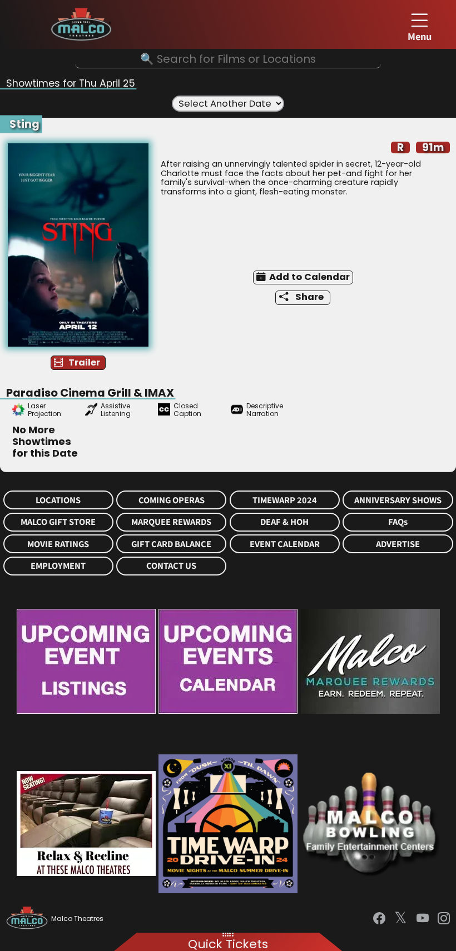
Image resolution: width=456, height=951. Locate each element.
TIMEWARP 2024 (284, 500)
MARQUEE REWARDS (171, 522)
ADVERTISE (398, 544)
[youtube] (423, 918)
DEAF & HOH (284, 522)
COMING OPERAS (171, 500)
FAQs (398, 522)
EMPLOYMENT (58, 565)
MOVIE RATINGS (58, 544)
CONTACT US (171, 565)
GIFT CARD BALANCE (171, 544)
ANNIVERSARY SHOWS (398, 500)
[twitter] (400, 918)
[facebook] (379, 918)
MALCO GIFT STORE (58, 522)
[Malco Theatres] (28, 919)
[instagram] (444, 918)
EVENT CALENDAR (285, 544)
